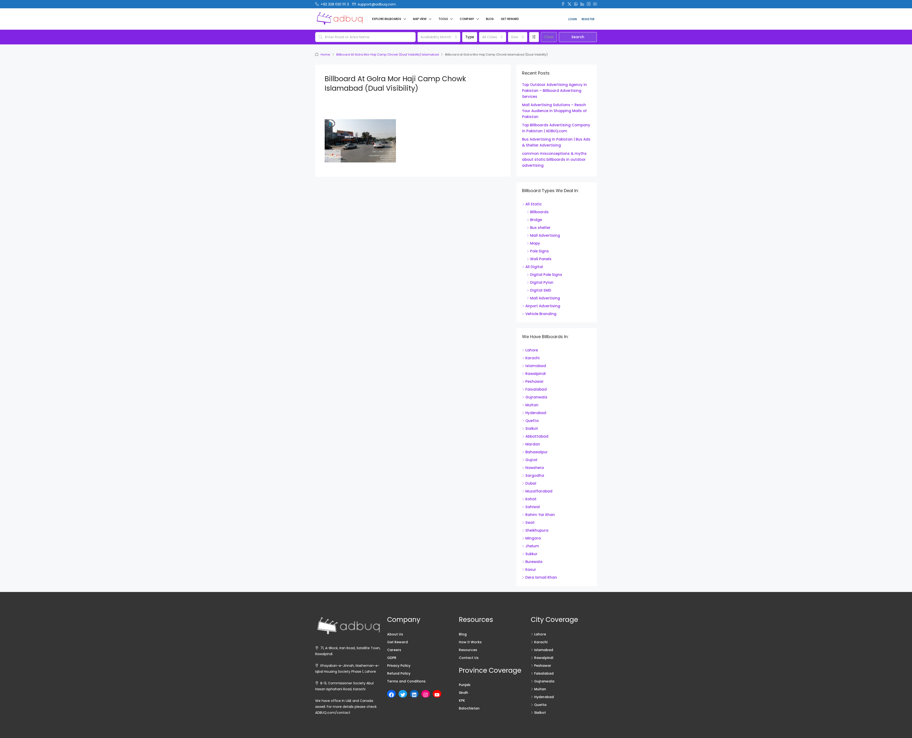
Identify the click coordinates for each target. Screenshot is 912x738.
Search (577, 36)
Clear (549, 36)
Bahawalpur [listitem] (536, 451)
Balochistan (469, 708)
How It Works (470, 642)
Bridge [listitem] (536, 219)
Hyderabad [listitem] (535, 412)
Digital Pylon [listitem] (541, 282)
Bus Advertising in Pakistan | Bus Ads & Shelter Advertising (556, 142)
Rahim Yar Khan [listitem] (540, 514)
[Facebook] (391, 695)
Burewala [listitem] (533, 561)
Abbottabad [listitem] (536, 436)
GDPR (391, 657)
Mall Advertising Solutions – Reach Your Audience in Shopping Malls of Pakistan (554, 110)
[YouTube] (437, 695)
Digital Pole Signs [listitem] (546, 274)
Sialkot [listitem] (531, 428)
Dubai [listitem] (530, 483)
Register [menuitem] (588, 19)
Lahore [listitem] (531, 350)
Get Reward (510, 19)
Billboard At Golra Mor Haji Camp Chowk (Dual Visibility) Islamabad (387, 54)
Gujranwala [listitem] (536, 397)
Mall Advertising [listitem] (545, 235)
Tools (443, 19)
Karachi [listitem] (532, 357)
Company (467, 19)
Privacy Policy (398, 665)
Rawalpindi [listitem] (535, 373)
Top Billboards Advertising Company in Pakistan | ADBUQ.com (556, 128)
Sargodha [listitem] (534, 475)
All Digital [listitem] (534, 266)
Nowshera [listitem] (534, 467)
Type (469, 36)
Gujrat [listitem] (531, 459)
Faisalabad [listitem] (536, 389)
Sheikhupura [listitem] (536, 530)
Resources (468, 650)
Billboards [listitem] (539, 211)
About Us (395, 634)
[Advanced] (534, 37)
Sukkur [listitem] (531, 553)
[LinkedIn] (414, 695)
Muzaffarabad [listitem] (538, 491)
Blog (490, 19)
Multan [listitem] (531, 404)
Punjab (464, 684)
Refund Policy (398, 673)
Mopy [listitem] (535, 243)
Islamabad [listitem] (535, 365)
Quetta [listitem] (532, 420)
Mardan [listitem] (532, 444)
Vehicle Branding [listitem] (540, 313)
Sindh (463, 692)
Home (325, 54)
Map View (420, 19)
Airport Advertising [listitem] (542, 305)
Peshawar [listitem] (534, 381)
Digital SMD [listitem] (540, 290)
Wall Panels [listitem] (540, 258)
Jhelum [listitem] (532, 546)
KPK (462, 700)
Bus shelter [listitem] (540, 227)
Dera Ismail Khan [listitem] (541, 577)
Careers (394, 650)
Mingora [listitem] (533, 538)
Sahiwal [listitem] (532, 506)
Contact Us (469, 657)
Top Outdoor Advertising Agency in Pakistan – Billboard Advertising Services (554, 90)
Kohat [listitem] (531, 499)
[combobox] (439, 37)
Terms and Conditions (406, 681)
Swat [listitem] (530, 522)
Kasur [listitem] (530, 569)
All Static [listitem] (533, 204)
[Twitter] (403, 695)
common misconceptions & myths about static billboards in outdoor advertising (554, 159)
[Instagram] (425, 695)
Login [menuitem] (572, 19)
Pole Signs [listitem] (539, 251)
